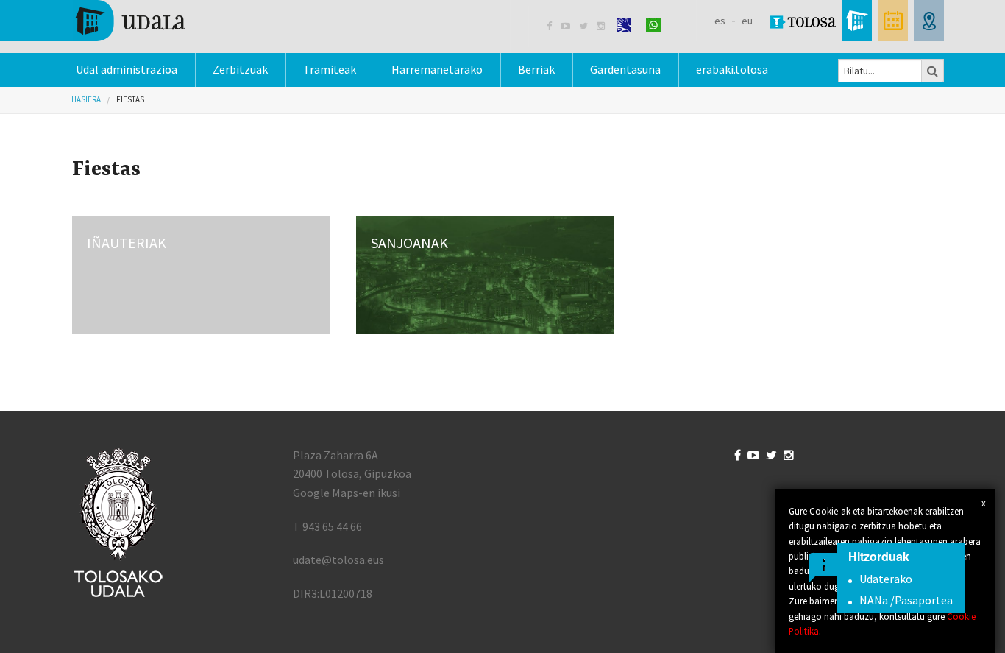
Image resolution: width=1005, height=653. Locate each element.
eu (747, 20)
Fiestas (130, 99)
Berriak (536, 69)
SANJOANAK (409, 242)
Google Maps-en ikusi (346, 492)
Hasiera (86, 99)
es (719, 20)
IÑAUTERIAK (126, 242)
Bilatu (933, 70)
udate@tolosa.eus (338, 559)
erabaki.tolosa (732, 69)
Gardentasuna (625, 69)
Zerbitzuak (240, 69)
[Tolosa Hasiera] (129, 19)
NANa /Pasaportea (906, 600)
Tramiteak (329, 69)
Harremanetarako (437, 69)
